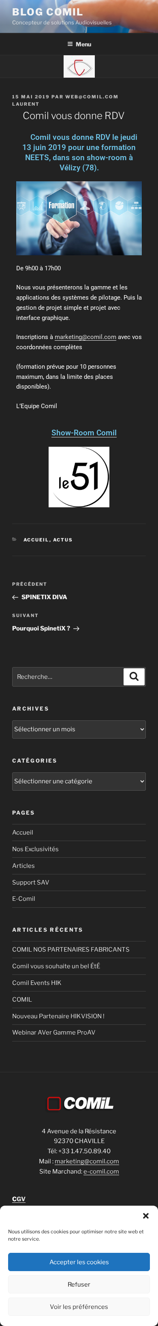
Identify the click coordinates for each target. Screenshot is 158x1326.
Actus (63, 540)
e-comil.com (101, 1171)
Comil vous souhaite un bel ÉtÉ (56, 966)
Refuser (79, 1284)
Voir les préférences (79, 1307)
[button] (146, 1216)
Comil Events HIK (37, 983)
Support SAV (30, 882)
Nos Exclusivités (35, 849)
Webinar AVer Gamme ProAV (54, 1032)
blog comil (47, 12)
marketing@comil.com (85, 337)
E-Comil (23, 898)
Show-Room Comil (84, 432)
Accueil (36, 540)
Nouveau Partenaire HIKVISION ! (58, 1016)
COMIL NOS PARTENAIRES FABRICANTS (71, 949)
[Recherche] (134, 676)
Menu (83, 44)
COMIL (22, 999)
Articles (23, 866)
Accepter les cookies (79, 1262)
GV (19, 1199)
